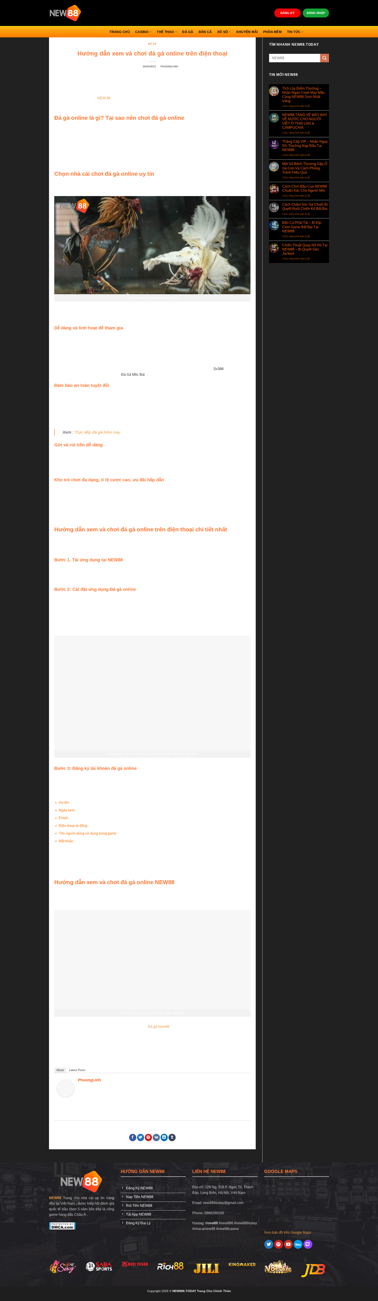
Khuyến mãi (247, 32)
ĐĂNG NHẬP (316, 13)
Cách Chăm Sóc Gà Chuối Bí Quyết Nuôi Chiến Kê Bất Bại (305, 206)
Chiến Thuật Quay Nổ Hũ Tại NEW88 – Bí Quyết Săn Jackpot (304, 249)
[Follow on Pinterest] (278, 1244)
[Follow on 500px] (298, 1244)
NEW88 (55, 1198)
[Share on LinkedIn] (164, 1137)
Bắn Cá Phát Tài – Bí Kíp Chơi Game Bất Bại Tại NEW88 (301, 227)
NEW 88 (103, 98)
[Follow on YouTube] (288, 1244)
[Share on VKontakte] (156, 1137)
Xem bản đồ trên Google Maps (287, 1232)
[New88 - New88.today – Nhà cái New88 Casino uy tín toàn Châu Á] (65, 12)
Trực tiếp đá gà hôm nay (97, 432)
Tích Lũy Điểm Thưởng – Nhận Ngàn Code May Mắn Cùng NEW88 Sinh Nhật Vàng (303, 95)
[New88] (81, 1181)
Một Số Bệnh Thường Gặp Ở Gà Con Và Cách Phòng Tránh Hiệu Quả (304, 168)
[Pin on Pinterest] (148, 1137)
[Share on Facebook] (132, 1137)
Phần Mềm (272, 32)
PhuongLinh (169, 66)
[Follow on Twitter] (268, 1244)
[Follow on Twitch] (307, 1244)
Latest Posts (77, 1070)
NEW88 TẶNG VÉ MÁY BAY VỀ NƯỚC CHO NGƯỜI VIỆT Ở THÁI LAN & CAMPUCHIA (304, 121)
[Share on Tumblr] (172, 1137)
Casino (142, 32)
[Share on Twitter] (140, 1137)
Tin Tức (294, 32)
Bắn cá (205, 32)
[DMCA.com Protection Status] (62, 1226)
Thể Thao (165, 32)
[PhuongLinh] (65, 1088)
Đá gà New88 (158, 1026)
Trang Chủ (119, 32)
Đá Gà (187, 32)
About (60, 1070)
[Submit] (324, 58)
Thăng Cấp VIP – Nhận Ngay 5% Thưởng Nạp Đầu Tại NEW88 (305, 146)
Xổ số (222, 32)
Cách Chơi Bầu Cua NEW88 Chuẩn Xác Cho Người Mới (304, 188)
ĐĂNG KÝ (287, 13)
